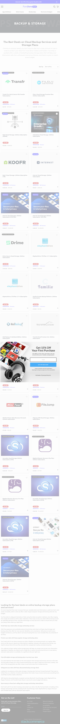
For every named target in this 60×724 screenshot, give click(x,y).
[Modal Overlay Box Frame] (30, 362)
